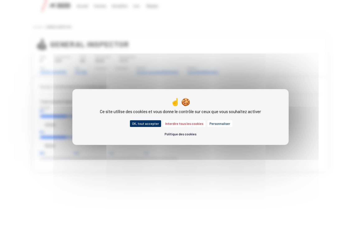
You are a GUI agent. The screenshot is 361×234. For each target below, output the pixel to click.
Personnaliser (220, 123)
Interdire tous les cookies (184, 123)
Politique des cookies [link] (180, 134)
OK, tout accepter (145, 123)
